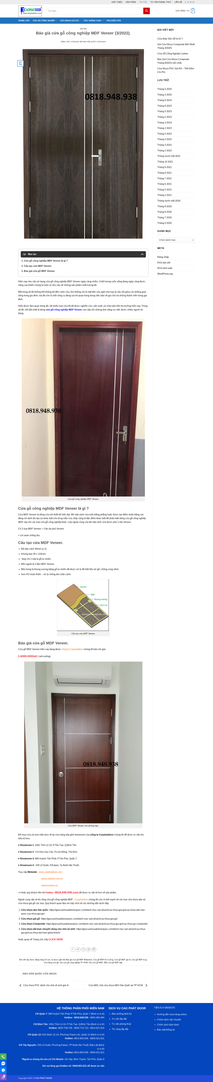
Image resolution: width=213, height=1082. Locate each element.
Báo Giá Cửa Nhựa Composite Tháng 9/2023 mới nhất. (173, 61)
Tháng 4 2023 (164, 117)
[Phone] (3, 1056)
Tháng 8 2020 (164, 212)
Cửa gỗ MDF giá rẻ (122, 960)
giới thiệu (117, 2)
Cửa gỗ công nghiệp (44, 21)
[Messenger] (3, 1070)
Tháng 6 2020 (164, 223)
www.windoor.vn (49, 885)
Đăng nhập (163, 257)
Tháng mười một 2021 (168, 156)
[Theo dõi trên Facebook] (185, 2)
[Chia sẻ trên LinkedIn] (94, 949)
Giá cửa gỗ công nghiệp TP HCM (74, 962)
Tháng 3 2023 (164, 122)
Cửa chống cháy (93, 21)
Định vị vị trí (98, 1014)
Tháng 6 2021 (164, 184)
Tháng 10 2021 (165, 161)
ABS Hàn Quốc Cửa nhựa (94, 42)
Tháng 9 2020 (164, 206)
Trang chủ (23, 21)
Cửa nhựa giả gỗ (69, 21)
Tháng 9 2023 (164, 106)
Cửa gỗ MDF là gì (139, 960)
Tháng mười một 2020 (168, 201)
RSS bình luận (164, 268)
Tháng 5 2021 (164, 189)
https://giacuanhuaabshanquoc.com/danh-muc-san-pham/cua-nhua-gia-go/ (79, 919)
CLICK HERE (56, 939)
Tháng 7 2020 (164, 217)
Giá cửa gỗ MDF (96, 962)
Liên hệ (178, 2)
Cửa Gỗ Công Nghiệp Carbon (172, 53)
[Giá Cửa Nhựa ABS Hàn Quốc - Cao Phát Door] (30, 11)
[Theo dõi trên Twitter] (191, 2)
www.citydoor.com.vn (52, 878)
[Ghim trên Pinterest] (88, 949)
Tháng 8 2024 (164, 100)
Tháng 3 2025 (164, 94)
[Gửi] (146, 11)
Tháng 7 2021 (164, 178)
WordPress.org (165, 274)
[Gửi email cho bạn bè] (83, 949)
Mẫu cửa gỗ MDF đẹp (113, 962)
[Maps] (3, 1077)
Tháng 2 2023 (164, 128)
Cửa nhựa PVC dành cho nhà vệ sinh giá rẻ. (46, 985)
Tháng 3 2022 (164, 145)
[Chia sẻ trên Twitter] (78, 949)
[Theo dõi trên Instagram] (188, 2)
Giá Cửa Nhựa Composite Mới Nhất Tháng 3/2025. (176, 46)
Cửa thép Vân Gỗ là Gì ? (170, 38)
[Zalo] (3, 1063)
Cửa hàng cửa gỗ (51, 962)
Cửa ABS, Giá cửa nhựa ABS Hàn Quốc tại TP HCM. (116, 985)
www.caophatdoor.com (50, 872)
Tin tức (143, 2)
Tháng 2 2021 (164, 195)
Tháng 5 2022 (164, 134)
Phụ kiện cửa (114, 21)
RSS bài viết (163, 262)
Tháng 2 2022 (164, 150)
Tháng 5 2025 (164, 89)
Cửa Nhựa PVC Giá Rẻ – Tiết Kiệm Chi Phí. (175, 70)
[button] (185, 11)
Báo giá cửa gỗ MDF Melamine (79, 960)
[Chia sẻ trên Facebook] (73, 949)
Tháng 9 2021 (164, 167)
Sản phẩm (131, 2)
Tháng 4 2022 (164, 139)
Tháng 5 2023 (164, 111)
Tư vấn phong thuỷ (160, 2)
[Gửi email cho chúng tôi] (193, 2)
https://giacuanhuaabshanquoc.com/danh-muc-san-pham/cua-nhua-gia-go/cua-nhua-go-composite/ (97, 924)
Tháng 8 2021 (164, 173)
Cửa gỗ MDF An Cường (103, 960)
